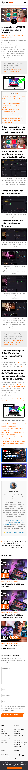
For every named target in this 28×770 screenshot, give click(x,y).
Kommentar (6, 668)
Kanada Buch (4, 754)
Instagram (15, 532)
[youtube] (22, 755)
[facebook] (15, 755)
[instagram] (19, 755)
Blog (2, 729)
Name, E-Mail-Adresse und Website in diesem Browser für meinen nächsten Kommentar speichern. (13, 708)
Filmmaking (4, 37)
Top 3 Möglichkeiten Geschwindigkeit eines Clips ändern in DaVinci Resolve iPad (13, 443)
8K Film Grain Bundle (19, 744)
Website (4, 701)
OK (8, 767)
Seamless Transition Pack (20, 742)
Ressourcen (4, 733)
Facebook (21, 532)
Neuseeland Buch (5, 759)
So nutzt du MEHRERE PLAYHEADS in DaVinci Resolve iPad (13, 546)
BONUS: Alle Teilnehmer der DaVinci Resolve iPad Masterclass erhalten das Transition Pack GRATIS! (12, 120)
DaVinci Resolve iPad (17, 35)
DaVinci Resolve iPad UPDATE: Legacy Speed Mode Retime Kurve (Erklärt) (12, 616)
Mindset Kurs (17, 746)
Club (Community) (5, 738)
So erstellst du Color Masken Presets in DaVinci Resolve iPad (15, 542)
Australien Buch (5, 757)
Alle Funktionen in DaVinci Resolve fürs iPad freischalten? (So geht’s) (13, 342)
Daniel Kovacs (5, 35)
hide (17, 93)
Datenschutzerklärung (16, 767)
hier (21, 366)
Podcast (3, 731)
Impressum (4, 740)
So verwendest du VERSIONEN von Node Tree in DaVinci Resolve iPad (13, 29)
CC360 (18, 362)
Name (4, 689)
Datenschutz (4, 742)
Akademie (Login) (5, 735)
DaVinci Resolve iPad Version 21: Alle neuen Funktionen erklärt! (12, 647)
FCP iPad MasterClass (19, 735)
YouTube (8, 532)
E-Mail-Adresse (7, 695)
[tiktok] (15, 758)
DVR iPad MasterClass (19, 729)
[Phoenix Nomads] (7, 3)
